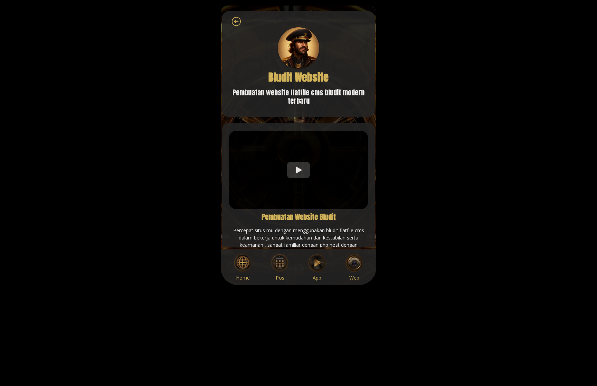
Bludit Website (298, 77)
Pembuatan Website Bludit (299, 216)
